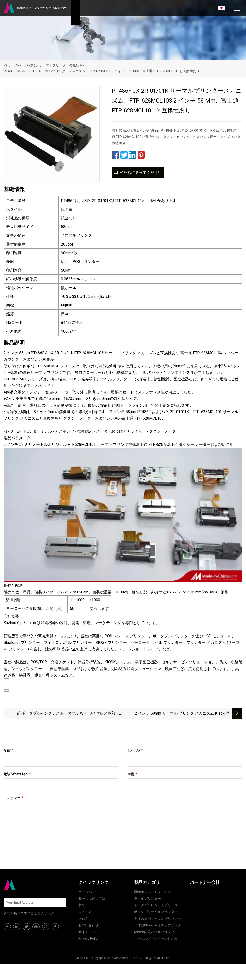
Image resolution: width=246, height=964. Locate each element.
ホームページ (18, 65)
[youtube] (36, 926)
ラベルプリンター (147, 898)
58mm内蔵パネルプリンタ (154, 932)
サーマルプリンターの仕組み (61, 65)
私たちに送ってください (141, 172)
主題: (133, 774)
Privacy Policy (88, 938)
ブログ (83, 918)
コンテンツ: (14, 798)
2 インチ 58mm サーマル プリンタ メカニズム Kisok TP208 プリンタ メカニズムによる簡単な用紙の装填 (180, 713)
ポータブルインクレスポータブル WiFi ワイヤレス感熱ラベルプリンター (72, 713)
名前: (8, 750)
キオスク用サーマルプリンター (157, 918)
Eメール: (135, 750)
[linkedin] (16, 926)
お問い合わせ (88, 925)
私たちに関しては (91, 898)
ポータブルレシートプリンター (157, 905)
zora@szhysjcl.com (156, 958)
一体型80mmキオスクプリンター (159, 925)
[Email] (59, 902)
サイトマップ (88, 932)
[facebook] (7, 926)
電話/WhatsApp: (17, 774)
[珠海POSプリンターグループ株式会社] (28, 885)
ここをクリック (42, 913)
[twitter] (26, 926)
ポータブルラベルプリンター (156, 912)
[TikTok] (55, 926)
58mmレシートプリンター (154, 892)
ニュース (85, 912)
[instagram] (45, 926)
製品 (33, 65)
